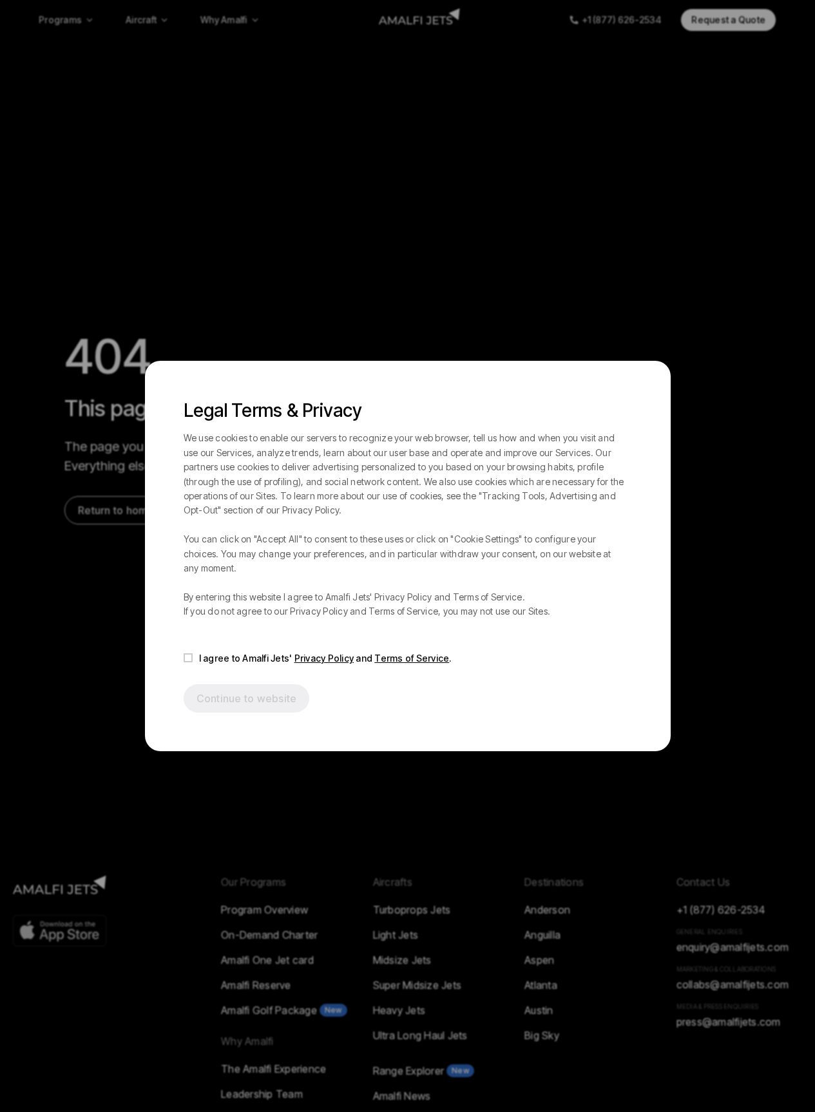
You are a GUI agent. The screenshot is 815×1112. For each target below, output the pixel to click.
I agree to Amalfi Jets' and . (325, 658)
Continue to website (247, 698)
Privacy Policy (324, 658)
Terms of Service (411, 658)
